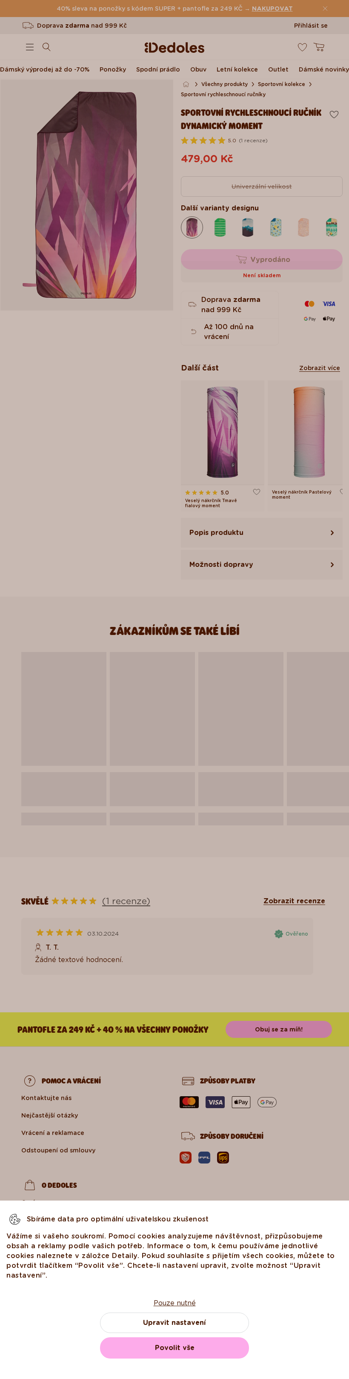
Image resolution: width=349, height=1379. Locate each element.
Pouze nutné (175, 1303)
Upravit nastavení (174, 1323)
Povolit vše (175, 1348)
